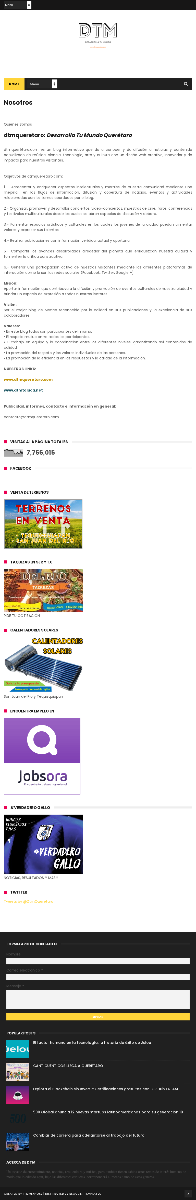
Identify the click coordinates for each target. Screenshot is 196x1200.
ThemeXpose (33, 1194)
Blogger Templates (85, 1194)
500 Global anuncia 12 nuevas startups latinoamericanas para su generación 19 (108, 1112)
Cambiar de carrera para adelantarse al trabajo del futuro (88, 1135)
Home (14, 84)
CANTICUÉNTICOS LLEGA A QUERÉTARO (68, 1065)
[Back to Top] (188, 1193)
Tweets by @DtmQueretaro (28, 901)
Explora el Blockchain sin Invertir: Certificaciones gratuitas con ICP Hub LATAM (105, 1088)
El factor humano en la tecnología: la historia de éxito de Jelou (92, 1042)
